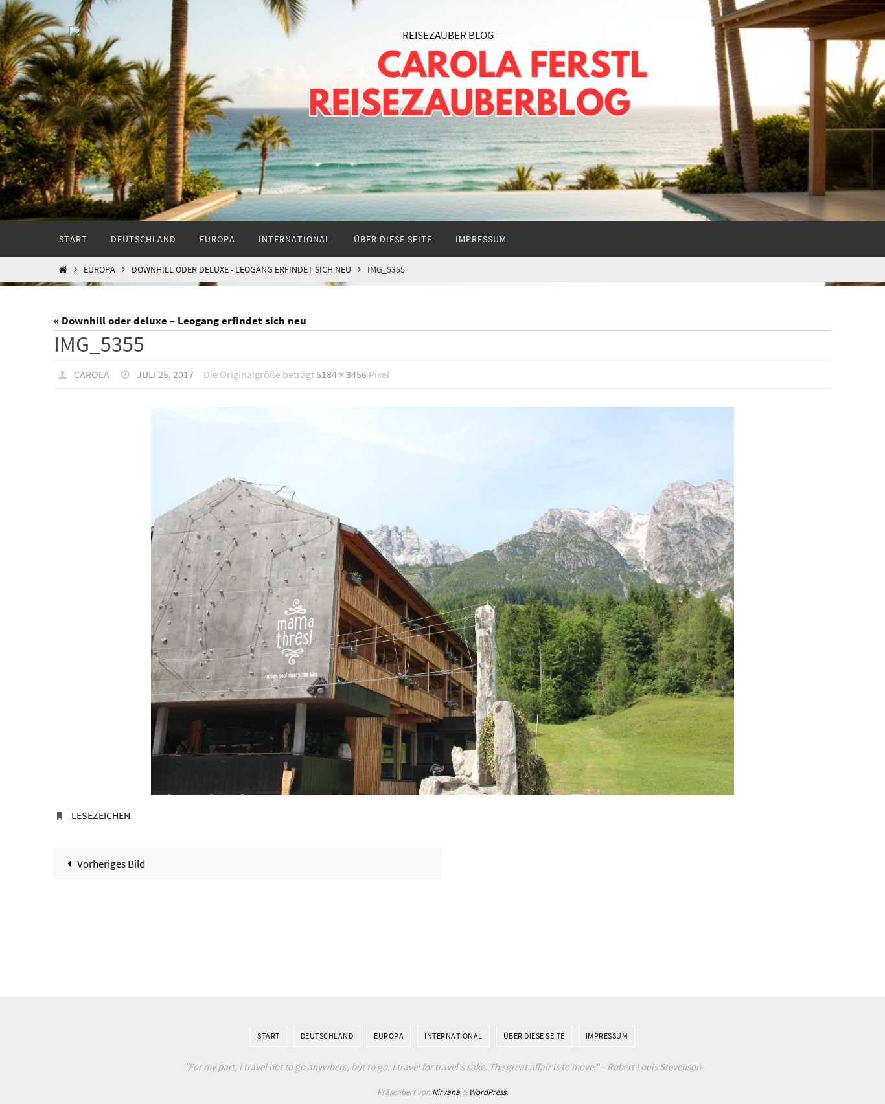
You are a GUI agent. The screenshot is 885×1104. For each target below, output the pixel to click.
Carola (91, 374)
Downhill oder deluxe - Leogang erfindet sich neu (241, 269)
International (453, 1036)
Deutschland (327, 1036)
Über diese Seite (534, 1036)
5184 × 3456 (341, 374)
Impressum (607, 1036)
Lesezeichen (100, 815)
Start (268, 1036)
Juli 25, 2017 (165, 374)
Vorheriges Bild (111, 864)
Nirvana (446, 1092)
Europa (99, 269)
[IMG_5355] (442, 601)
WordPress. (488, 1092)
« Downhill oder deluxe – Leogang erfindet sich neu (180, 320)
